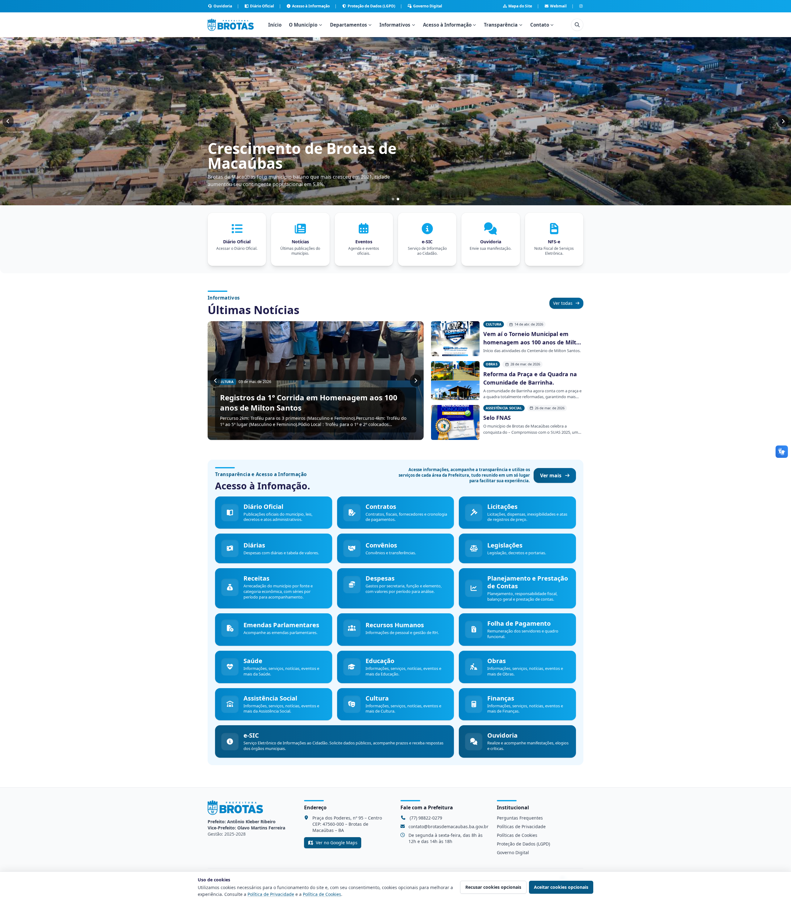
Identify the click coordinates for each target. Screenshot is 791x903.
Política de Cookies (322, 894)
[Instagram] (581, 6)
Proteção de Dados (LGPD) (371, 6)
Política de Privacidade (270, 894)
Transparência (501, 25)
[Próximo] (783, 121)
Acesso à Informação (311, 6)
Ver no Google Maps (336, 842)
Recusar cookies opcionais (493, 887)
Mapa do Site (520, 6)
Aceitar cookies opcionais (561, 887)
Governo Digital (427, 6)
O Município (303, 25)
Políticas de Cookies (517, 835)
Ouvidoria (223, 6)
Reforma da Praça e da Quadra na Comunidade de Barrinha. (530, 378)
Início (274, 25)
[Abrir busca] (577, 25)
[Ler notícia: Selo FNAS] (455, 422)
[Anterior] (8, 121)
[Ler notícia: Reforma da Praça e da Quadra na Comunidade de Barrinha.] (455, 380)
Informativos (394, 25)
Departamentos (348, 25)
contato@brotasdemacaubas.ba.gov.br (448, 826)
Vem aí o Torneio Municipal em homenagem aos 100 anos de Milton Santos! (533, 338)
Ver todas (563, 303)
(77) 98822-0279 (426, 818)
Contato (539, 25)
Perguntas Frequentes (520, 818)
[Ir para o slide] (393, 199)
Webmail (558, 6)
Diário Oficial (262, 6)
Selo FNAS (497, 417)
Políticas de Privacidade (521, 826)
